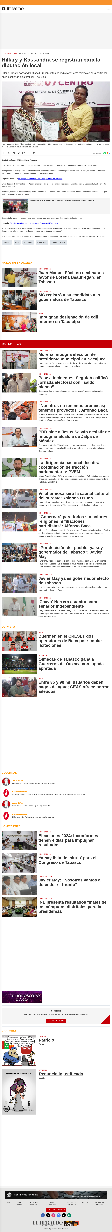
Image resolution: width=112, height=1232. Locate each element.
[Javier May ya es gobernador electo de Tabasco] (19, 584)
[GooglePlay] (69, 1215)
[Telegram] (18, 153)
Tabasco (7, 242)
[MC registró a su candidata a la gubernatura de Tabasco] (19, 300)
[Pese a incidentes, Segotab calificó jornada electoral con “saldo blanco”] (19, 385)
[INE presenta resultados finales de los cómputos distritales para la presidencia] (19, 907)
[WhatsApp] (13, 153)
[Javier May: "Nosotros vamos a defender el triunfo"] (19, 885)
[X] (8, 153)
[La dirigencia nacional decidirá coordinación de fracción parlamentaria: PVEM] (19, 472)
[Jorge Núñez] (6, 781)
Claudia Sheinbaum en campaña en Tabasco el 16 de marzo (34, 223)
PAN (17, 242)
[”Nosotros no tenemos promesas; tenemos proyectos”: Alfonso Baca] (19, 412)
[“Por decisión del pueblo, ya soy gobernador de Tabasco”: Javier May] (19, 557)
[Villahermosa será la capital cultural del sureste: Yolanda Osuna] (19, 499)
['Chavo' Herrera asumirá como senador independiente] (19, 609)
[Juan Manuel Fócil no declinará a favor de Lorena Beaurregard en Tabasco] (19, 277)
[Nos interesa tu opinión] (56, 1195)
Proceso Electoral (58, 242)
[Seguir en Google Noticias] (108, 153)
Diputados (28, 242)
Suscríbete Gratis (56, 1021)
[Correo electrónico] (23, 153)
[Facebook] (3, 153)
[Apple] (64, 1215)
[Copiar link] (29, 153)
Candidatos (41, 242)
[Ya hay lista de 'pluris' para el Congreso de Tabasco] (19, 863)
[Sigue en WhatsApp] (104, 153)
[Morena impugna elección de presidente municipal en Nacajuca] (19, 360)
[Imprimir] (34, 153)
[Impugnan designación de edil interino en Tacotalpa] (19, 322)
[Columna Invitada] (6, 793)
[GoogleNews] (59, 1215)
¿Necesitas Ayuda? (56, 1210)
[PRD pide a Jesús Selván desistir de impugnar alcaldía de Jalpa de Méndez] (19, 441)
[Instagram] (53, 1215)
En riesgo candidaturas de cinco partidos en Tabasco (40, 179)
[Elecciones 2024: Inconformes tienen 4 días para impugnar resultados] (19, 840)
